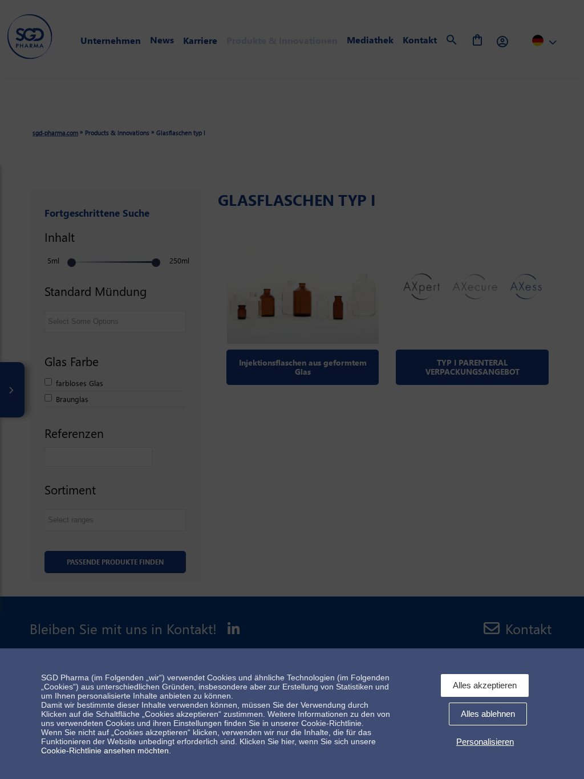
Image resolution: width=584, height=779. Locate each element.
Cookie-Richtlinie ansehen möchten (105, 750)
